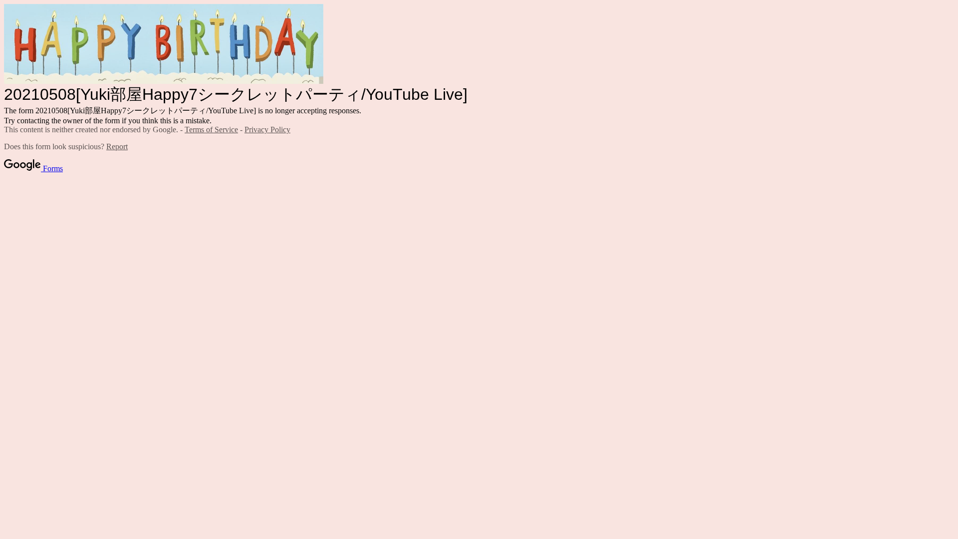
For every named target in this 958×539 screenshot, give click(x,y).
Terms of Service (211, 129)
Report (117, 146)
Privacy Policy (267, 129)
